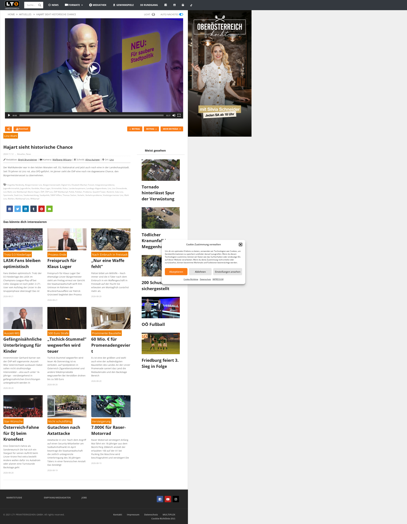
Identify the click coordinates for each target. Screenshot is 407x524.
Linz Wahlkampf (20, 192)
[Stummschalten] (174, 115)
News (28, 154)
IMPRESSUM (218, 279)
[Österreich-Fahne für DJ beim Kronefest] (23, 406)
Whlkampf (34, 198)
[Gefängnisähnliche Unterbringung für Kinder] (23, 318)
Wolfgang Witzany (62, 159)
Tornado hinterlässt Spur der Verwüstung (158, 193)
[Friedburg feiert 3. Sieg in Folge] (161, 343)
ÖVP (42, 192)
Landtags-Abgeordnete (96, 188)
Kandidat (35, 188)
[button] (240, 244)
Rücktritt (110, 192)
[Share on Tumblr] (33, 209)
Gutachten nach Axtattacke (63, 430)
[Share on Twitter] (17, 209)
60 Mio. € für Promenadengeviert (110, 345)
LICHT (147, 14)
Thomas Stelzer (69, 195)
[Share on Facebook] (10, 209)
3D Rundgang (149, 5)
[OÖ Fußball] (161, 307)
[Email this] (49, 209)
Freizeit (91, 185)
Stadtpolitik (44, 195)
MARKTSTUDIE (14, 497)
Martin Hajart (34, 192)
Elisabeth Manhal (79, 185)
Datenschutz (205, 279)
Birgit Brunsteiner (27, 159)
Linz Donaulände (119, 188)
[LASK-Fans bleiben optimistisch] (23, 239)
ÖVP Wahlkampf (61, 192)
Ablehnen (200, 271)
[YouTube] (168, 499)
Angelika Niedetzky (15, 185)
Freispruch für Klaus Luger (61, 263)
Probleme (87, 192)
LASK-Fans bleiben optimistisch (22, 263)
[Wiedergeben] (9, 115)
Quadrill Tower (99, 192)
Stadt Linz (18, 195)
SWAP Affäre (56, 195)
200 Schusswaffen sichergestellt (160, 285)
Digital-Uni (66, 185)
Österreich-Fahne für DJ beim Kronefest (21, 433)
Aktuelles (21, 154)
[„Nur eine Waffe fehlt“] (111, 239)
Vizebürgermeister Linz (113, 195)
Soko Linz (119, 192)
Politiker (78, 192)
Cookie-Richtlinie (191, 279)
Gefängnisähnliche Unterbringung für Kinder (22, 345)
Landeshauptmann (77, 188)
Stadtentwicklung (31, 195)
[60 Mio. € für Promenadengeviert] (111, 318)
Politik (71, 192)
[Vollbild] (179, 115)
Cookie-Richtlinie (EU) (163, 518)
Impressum (133, 514)
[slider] (91, 115)
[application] (94, 68)
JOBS (84, 497)
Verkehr (80, 195)
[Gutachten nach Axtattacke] (67, 406)
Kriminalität (57, 188)
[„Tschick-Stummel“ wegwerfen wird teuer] (67, 318)
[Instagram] (176, 499)
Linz (112, 159)
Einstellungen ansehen (227, 271)
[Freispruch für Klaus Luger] (67, 239)
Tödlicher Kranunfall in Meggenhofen (156, 240)
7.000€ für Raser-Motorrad (108, 430)
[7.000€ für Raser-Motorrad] (111, 406)
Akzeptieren (176, 271)
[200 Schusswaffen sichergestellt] (161, 265)
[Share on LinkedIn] (25, 209)
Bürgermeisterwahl (51, 185)
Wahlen (11, 198)
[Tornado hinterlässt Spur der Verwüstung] (161, 170)
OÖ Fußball (153, 324)
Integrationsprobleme (104, 185)
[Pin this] (41, 209)
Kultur (65, 188)
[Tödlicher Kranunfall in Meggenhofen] (161, 218)
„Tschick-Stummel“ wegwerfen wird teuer (66, 345)
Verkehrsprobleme (93, 195)
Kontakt (117, 514)
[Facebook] (160, 499)
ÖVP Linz (49, 192)
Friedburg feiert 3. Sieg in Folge (160, 363)
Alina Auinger (92, 159)
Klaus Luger (45, 188)
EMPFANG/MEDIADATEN (57, 497)
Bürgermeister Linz (33, 185)
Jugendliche (25, 188)
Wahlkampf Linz (22, 198)
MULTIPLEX (169, 514)
